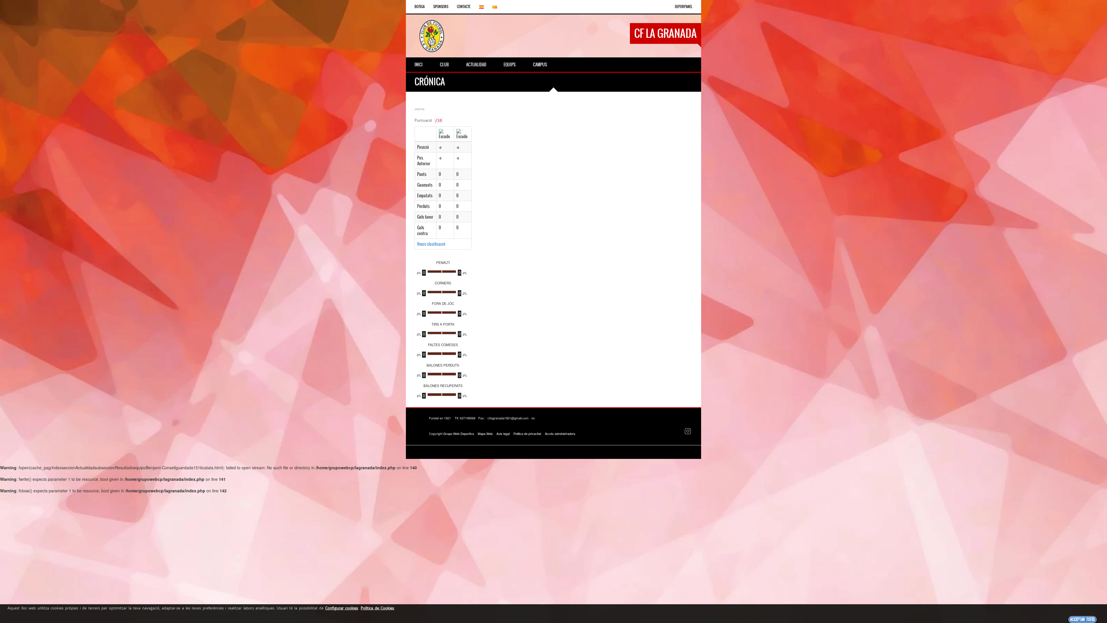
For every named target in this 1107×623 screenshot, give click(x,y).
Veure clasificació (431, 244)
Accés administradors (560, 433)
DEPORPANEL (683, 6)
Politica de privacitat (527, 433)
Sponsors (440, 6)
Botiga (420, 6)
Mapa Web (485, 433)
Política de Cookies (377, 608)
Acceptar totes (1082, 619)
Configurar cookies (341, 608)
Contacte (463, 6)
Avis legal (503, 433)
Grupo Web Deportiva (458, 433)
